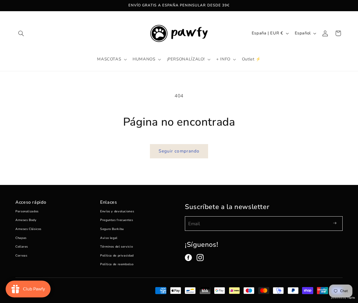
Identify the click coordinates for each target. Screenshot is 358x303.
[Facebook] (188, 257)
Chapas (21, 237)
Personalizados (27, 211)
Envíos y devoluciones (117, 211)
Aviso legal (108, 237)
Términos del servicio (116, 246)
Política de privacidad (117, 255)
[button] (21, 33)
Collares (21, 246)
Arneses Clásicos (28, 229)
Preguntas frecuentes (116, 220)
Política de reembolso (116, 264)
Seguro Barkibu (112, 229)
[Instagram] (200, 257)
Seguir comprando (179, 151)
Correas (21, 255)
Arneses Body (26, 220)
